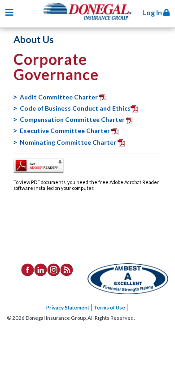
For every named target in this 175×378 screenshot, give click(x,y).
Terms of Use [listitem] (109, 307)
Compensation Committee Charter (73, 119)
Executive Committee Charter (65, 130)
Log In (152, 12)
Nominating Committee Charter (69, 142)
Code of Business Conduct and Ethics (75, 108)
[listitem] (27, 269)
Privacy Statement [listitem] (67, 307)
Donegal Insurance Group (92, 18)
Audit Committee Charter (59, 97)
